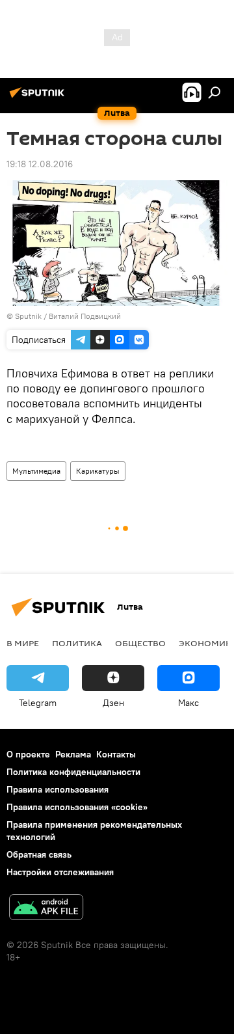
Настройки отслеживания (60, 872)
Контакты (116, 754)
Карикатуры (98, 471)
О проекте (28, 754)
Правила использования (57, 789)
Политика (77, 643)
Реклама (73, 754)
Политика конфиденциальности (73, 772)
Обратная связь (39, 854)
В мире (22, 643)
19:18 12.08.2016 (39, 164)
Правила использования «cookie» (77, 807)
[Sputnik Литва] (39, 97)
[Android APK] (46, 908)
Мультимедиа (36, 471)
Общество (140, 643)
